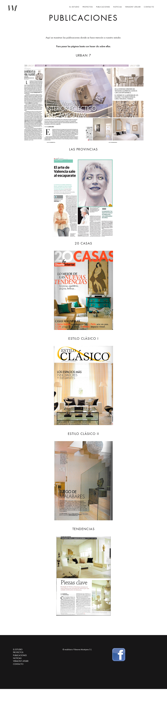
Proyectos (88, 7)
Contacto (149, 7)
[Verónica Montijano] (12, 8)
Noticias (117, 7)
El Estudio (74, 7)
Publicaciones (103, 7)
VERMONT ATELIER (133, 7)
